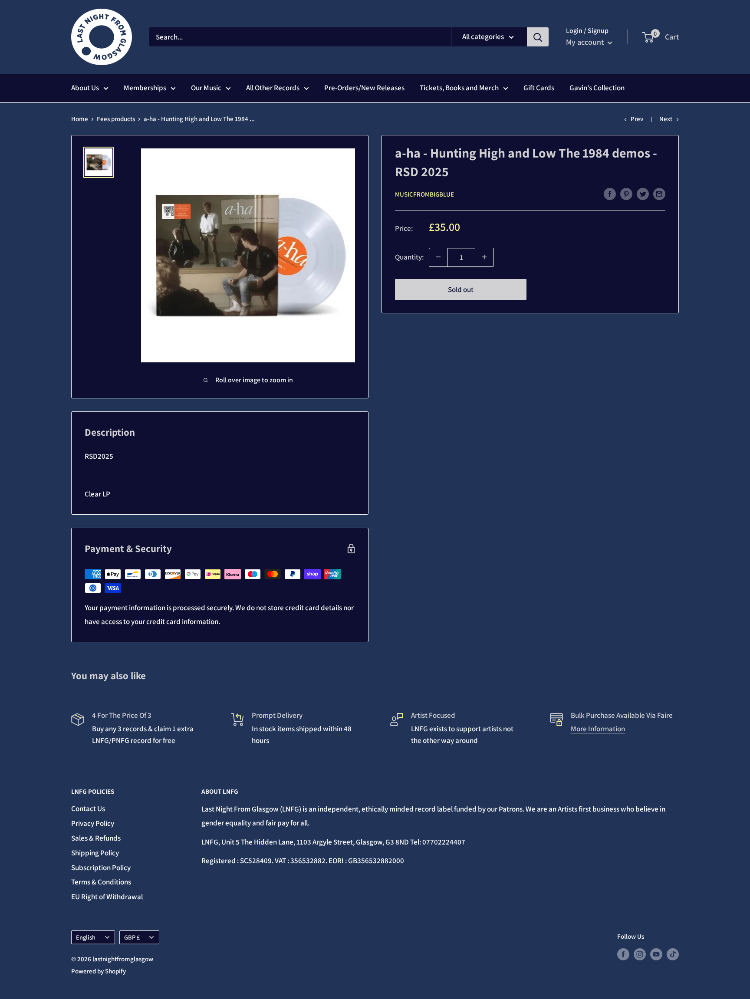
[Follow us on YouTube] (656, 954)
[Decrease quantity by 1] (438, 257)
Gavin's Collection (597, 87)
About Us (85, 87)
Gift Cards (538, 87)
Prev (637, 119)
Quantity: (409, 257)
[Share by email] (659, 193)
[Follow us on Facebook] (623, 954)
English (85, 937)
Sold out (461, 289)
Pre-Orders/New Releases (364, 87)
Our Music (206, 87)
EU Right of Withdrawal (107, 896)
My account (585, 42)
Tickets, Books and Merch (459, 87)
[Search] (538, 36)
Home (79, 119)
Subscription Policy (101, 867)
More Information (598, 728)
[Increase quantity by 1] (484, 257)
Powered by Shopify (98, 971)
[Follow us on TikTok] (673, 954)
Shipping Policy (95, 853)
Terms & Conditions (101, 882)
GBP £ (132, 937)
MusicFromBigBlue (424, 194)
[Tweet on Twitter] (643, 193)
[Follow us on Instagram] (640, 954)
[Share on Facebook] (610, 193)
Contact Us (88, 808)
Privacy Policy (92, 823)
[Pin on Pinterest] (626, 193)
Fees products (116, 119)
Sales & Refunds (96, 838)
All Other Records (272, 87)
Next (665, 119)
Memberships (145, 87)
